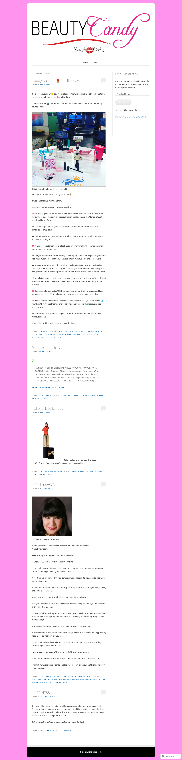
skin (49, 338)
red (45, 338)
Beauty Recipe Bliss (69, 676)
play (45, 682)
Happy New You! (86, 679)
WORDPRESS (41, 398)
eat (44, 679)
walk (65, 682)
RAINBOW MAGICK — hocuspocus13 (51, 387)
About (96, 62)
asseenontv (64, 331)
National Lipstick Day (47, 408)
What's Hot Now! (56, 471)
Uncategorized (46, 331)
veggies (59, 682)
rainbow (95, 395)
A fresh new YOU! (45, 485)
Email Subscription (126, 74)
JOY (89, 395)
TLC (61, 338)
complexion (90, 331)
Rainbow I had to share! (49, 348)
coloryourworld (76, 331)
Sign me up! (123, 102)
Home (85, 62)
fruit (56, 679)
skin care (52, 682)
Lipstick (68, 334)
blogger (62, 395)
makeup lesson (37, 682)
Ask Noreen (44, 471)
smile (69, 730)
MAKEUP (102, 679)
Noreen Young (47, 474)
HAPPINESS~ (41, 693)
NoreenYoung (37, 338)
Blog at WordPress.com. (91, 752)
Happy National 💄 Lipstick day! (56, 81)
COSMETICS (99, 331)
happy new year (73, 679)
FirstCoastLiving (45, 334)
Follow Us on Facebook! (130, 116)
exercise (49, 679)
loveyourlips (77, 334)
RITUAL (34, 398)
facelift (35, 334)
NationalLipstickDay (91, 334)
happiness (57, 334)
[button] (52, 516)
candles (70, 395)
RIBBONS (102, 395)
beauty (40, 679)
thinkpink (55, 338)
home (85, 395)
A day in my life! (46, 395)
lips (63, 334)
